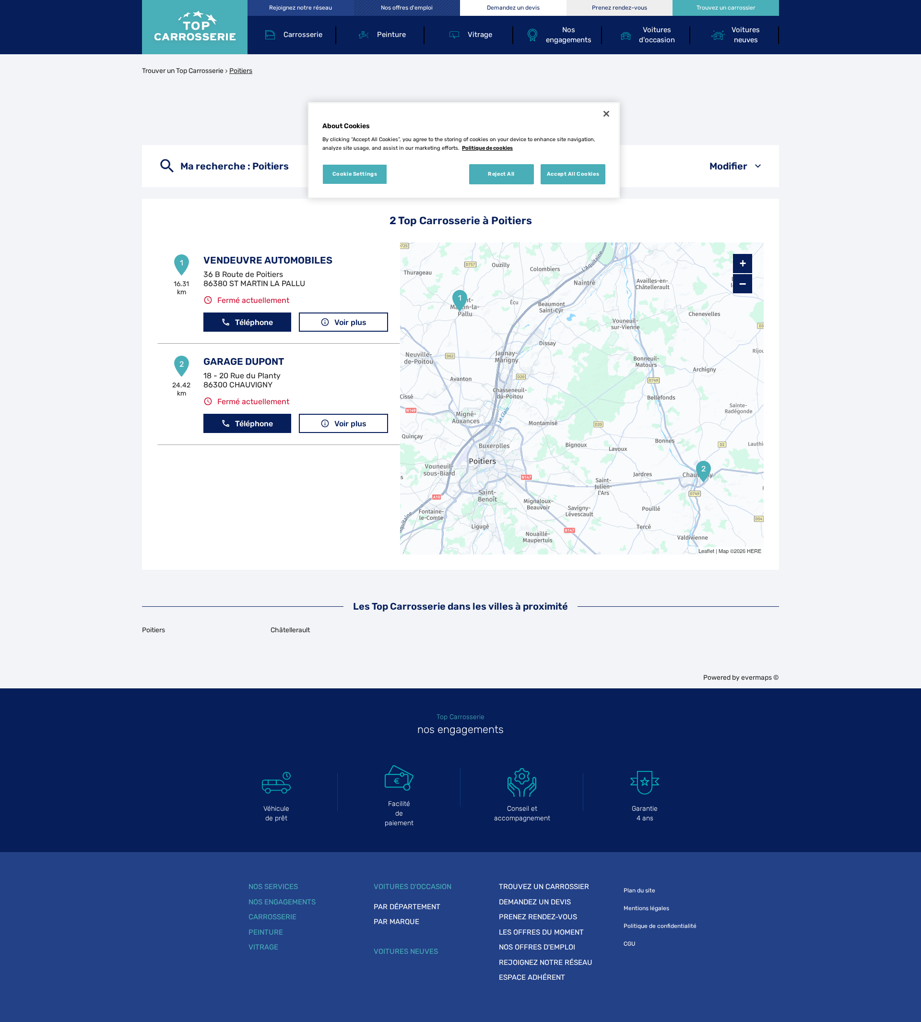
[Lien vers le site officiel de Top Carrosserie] (195, 27)
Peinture (265, 932)
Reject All (501, 173)
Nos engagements (282, 902)
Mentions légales (646, 908)
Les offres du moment (541, 932)
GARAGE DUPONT (243, 361)
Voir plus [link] (350, 322)
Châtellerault (290, 630)
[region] (464, 150)
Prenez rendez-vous (538, 917)
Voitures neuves (406, 951)
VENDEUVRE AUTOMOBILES (267, 260)
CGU (629, 943)
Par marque (396, 921)
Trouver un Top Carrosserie (183, 71)
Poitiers (153, 630)
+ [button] (743, 263)
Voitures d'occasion (412, 886)
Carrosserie (272, 917)
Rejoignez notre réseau (545, 962)
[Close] (606, 113)
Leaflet (706, 550)
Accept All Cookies (573, 173)
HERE (754, 550)
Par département (407, 906)
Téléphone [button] (254, 322)
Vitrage (263, 947)
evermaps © (760, 677)
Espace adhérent (532, 977)
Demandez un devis (535, 902)
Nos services (273, 886)
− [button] (742, 283)
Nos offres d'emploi (537, 947)
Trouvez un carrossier (544, 886)
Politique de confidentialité (660, 926)
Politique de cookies (487, 147)
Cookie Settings (355, 173)
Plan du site (639, 890)
